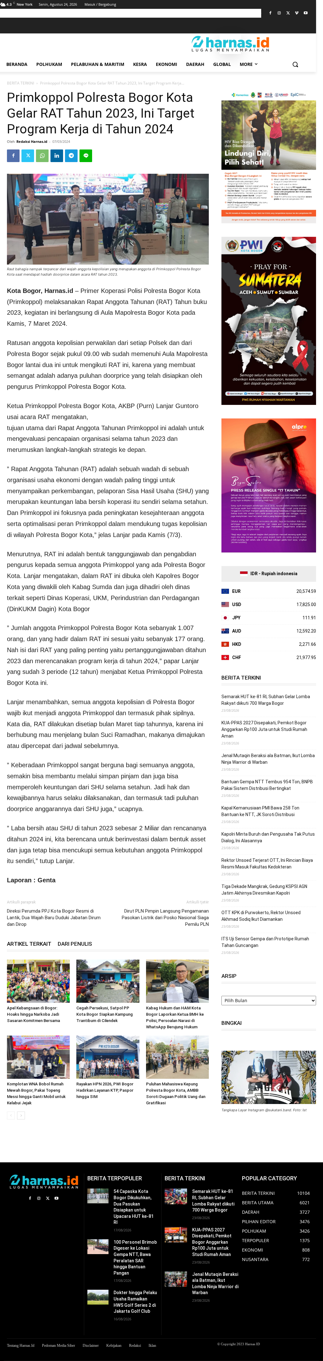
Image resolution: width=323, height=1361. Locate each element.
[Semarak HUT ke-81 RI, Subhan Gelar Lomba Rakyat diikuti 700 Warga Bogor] (176, 1196)
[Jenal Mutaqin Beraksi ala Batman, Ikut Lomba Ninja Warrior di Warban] (176, 1279)
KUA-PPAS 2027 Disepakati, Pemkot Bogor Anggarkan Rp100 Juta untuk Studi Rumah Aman (264, 729)
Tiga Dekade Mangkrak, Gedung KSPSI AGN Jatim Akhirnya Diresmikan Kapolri (264, 890)
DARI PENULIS (75, 944)
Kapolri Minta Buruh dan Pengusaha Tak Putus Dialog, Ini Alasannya (268, 837)
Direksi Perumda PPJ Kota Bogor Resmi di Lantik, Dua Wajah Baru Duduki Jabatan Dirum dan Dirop (54, 917)
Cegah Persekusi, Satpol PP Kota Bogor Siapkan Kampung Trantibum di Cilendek (104, 1014)
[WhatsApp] (42, 155)
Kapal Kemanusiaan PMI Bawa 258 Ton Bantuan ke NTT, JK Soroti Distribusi (260, 811)
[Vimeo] (296, 13)
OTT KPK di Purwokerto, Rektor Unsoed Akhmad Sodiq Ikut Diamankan (261, 916)
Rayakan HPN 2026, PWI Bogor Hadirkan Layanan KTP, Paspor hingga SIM (104, 1090)
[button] (295, 64)
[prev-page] (11, 1115)
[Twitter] (288, 13)
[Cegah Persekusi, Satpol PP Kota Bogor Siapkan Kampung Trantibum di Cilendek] (107, 981)
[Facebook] (270, 13)
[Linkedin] (56, 155)
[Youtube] (305, 13)
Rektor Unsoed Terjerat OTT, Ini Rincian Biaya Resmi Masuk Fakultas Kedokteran (267, 863)
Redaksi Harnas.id (31, 141)
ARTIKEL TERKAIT (29, 944)
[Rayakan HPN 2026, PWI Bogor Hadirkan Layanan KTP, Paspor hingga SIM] (107, 1057)
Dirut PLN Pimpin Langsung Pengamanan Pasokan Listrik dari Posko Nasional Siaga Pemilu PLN (165, 917)
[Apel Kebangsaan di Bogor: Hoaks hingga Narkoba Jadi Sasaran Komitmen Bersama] (38, 981)
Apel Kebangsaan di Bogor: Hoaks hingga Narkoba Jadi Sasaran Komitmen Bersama (33, 1014)
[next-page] (21, 1115)
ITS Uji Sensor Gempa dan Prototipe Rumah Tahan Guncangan (265, 942)
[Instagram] (279, 13)
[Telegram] (71, 155)
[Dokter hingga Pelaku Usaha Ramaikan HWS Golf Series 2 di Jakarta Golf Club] (98, 1297)
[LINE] (85, 155)
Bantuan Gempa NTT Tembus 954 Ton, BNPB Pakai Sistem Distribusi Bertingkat (267, 785)
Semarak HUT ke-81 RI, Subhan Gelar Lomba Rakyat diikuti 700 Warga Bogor (265, 700)
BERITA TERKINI (20, 83)
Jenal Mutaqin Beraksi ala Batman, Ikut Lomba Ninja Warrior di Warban (268, 759)
